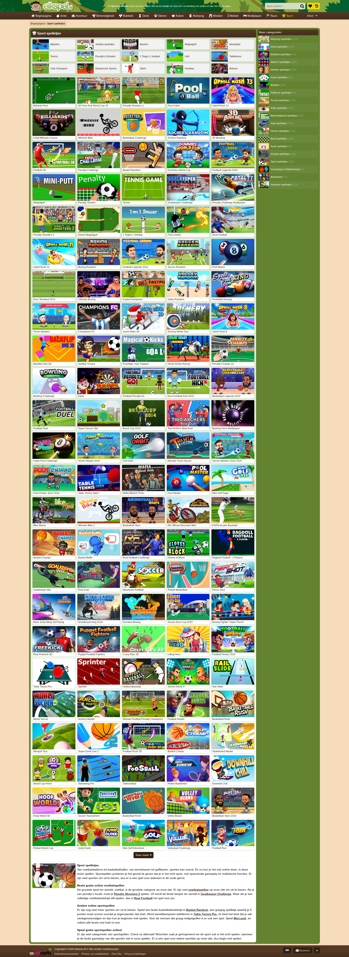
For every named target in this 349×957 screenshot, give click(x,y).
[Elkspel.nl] (51, 6)
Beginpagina (43, 15)
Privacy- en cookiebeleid (95, 954)
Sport (289, 15)
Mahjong (198, 15)
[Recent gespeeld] (316, 6)
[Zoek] (302, 6)
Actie (63, 15)
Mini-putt (240, 918)
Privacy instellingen (135, 954)
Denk (145, 15)
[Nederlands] (287, 950)
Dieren (162, 15)
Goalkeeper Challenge (216, 894)
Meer (310, 15)
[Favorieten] (310, 6)
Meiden (218, 15)
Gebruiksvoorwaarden (66, 954)
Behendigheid (105, 15)
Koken (180, 15)
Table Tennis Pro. (205, 914)
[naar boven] (317, 950)
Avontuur (81, 15)
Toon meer (142, 855)
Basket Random (197, 909)
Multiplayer (254, 15)
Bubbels (128, 15)
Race (273, 15)
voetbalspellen (198, 889)
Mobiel (234, 15)
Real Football (143, 898)
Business (304, 950)
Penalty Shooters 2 (127, 894)
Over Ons (116, 954)
